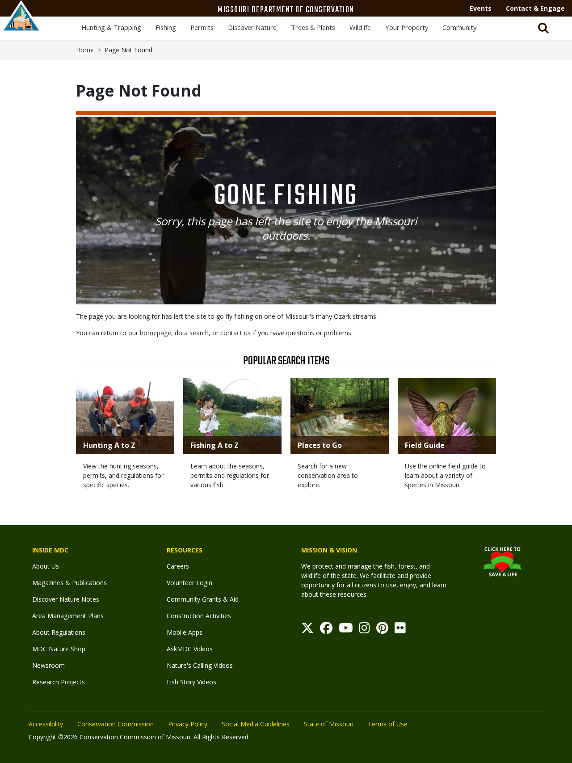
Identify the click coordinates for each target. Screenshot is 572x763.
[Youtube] (346, 630)
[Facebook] (326, 630)
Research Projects (58, 682)
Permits (202, 27)
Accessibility (46, 724)
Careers (178, 566)
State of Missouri (328, 724)
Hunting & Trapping (111, 27)
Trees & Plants (313, 27)
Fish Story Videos (191, 682)
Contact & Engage (535, 8)
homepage (155, 333)
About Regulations (58, 632)
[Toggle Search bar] (543, 28)
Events (481, 8)
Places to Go (320, 445)
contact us (235, 333)
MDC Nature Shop (58, 649)
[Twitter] (307, 630)
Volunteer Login (189, 582)
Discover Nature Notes (65, 599)
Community (459, 27)
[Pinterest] (382, 630)
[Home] (21, 25)
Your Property (406, 27)
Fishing (166, 27)
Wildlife (360, 27)
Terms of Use (388, 724)
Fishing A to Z (214, 445)
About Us (45, 566)
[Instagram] (364, 630)
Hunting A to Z (109, 445)
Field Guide (425, 445)
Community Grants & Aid (203, 599)
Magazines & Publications (69, 582)
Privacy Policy (187, 724)
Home (85, 50)
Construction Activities (199, 615)
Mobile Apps (184, 632)
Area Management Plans (68, 615)
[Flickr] (400, 630)
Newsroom (48, 665)
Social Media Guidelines (256, 724)
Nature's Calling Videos (200, 665)
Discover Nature (252, 27)
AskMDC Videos (190, 649)
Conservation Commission (115, 724)
